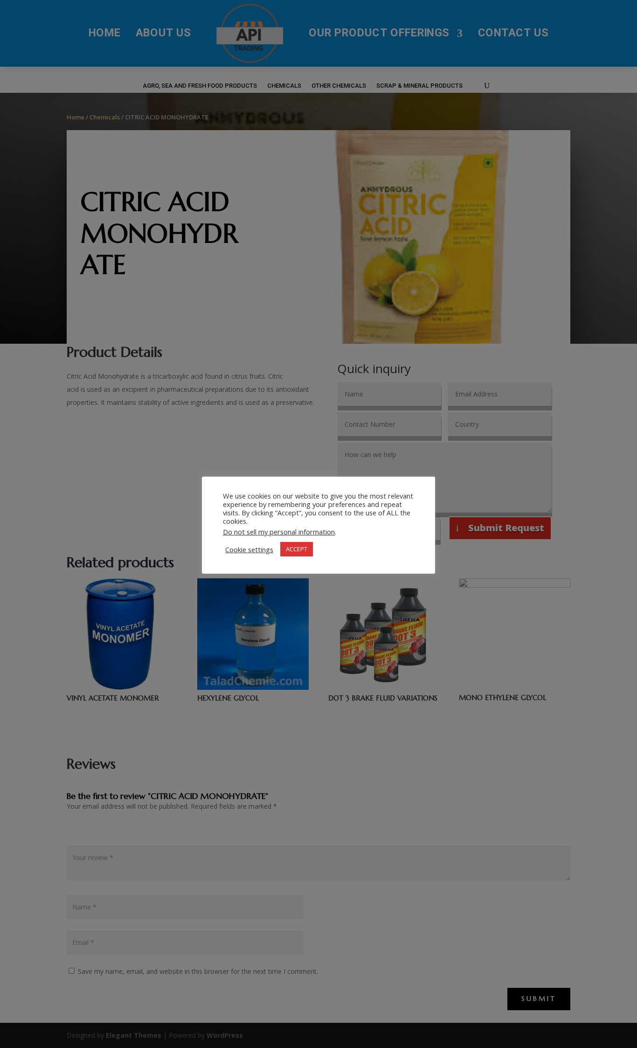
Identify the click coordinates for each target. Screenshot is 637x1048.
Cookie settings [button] (249, 549)
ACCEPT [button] (296, 549)
